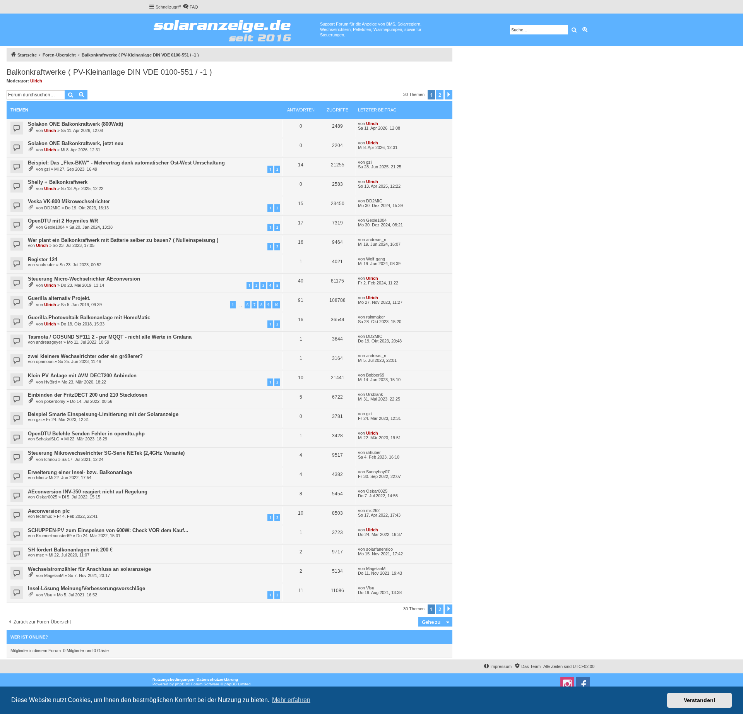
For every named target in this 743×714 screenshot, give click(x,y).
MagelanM (53, 575)
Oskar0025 (46, 497)
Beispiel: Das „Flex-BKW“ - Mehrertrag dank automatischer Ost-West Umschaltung (126, 163)
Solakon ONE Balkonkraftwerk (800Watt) (75, 124)
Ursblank (374, 394)
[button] (448, 94)
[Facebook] (583, 684)
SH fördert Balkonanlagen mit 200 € (70, 550)
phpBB (181, 684)
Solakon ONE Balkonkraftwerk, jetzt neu (75, 143)
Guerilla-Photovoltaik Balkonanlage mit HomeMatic (89, 317)
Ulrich (36, 81)
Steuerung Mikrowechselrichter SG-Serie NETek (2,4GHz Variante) (106, 453)
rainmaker (375, 317)
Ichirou (50, 459)
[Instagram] (567, 684)
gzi (47, 169)
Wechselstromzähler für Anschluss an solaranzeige (89, 569)
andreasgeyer (49, 342)
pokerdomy (54, 401)
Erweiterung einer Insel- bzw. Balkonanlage (80, 472)
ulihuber (373, 452)
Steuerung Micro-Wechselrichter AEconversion (84, 279)
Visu (48, 594)
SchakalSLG (48, 439)
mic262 (373, 510)
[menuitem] (190, 7)
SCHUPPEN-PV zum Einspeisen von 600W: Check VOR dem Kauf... (108, 530)
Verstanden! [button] (700, 700)
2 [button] (439, 94)
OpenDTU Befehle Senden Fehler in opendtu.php (86, 434)
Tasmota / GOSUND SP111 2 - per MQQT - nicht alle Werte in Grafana (110, 337)
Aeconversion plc (49, 511)
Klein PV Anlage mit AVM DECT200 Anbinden (82, 375)
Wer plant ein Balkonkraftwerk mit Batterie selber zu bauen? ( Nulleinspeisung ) (123, 240)
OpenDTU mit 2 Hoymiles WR (63, 221)
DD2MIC (52, 207)
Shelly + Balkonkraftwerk (57, 182)
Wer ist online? (29, 637)
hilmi (40, 477)
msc (40, 555)
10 (276, 304)
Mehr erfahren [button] (291, 700)
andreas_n (376, 239)
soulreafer (45, 264)
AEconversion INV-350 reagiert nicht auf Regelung (87, 492)
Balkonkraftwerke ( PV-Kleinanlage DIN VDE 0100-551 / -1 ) (109, 72)
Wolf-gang (375, 259)
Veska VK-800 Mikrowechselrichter (69, 201)
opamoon (44, 361)
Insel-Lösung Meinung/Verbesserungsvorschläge (86, 588)
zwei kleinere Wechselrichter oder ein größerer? (85, 356)
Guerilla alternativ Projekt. (59, 298)
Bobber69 (375, 375)
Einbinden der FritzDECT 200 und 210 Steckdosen (87, 395)
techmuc (44, 516)
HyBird (50, 382)
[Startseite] (234, 29)
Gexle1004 (54, 227)
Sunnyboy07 (378, 471)
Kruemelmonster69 (54, 535)
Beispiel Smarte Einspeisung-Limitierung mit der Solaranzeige (103, 414)
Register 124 (42, 259)
